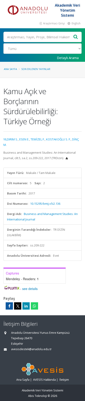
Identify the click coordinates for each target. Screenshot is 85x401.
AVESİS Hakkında (44, 380)
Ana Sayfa (10, 69)
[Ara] (76, 37)
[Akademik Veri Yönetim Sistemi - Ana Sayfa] (28, 10)
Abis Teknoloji (37, 396)
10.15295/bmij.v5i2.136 (45, 204)
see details (30, 288)
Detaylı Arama (68, 57)
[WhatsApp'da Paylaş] (34, 306)
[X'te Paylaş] (17, 306)
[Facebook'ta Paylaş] (9, 306)
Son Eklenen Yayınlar (35, 69)
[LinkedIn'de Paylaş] (26, 306)
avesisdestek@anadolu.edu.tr (31, 349)
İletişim (64, 380)
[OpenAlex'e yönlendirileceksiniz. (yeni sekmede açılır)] (66, 158)
